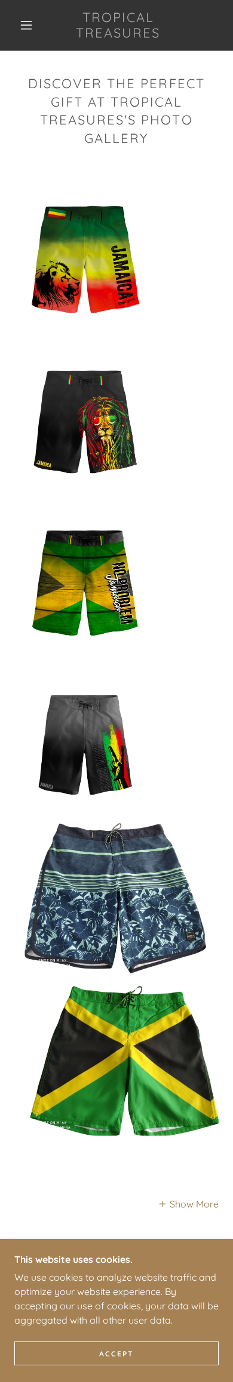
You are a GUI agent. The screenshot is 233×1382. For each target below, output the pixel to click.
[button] (26, 25)
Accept (116, 1353)
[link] (118, 25)
